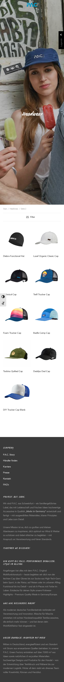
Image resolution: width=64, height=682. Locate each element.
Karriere (7, 466)
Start (5, 209)
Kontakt (7, 478)
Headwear (14, 209)
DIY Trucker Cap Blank (14, 409)
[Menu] (5, 4)
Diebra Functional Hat (13, 256)
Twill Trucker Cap (41, 294)
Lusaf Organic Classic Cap (45, 256)
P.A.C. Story (9, 454)
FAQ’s (6, 484)
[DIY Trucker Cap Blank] (17, 392)
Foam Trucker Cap (12, 332)
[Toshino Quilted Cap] (17, 353)
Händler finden (10, 460)
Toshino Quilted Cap (13, 371)
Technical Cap (9, 294)
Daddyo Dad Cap (41, 371)
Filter (32, 217)
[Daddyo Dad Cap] (47, 353)
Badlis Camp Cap (41, 332)
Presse (6, 472)
